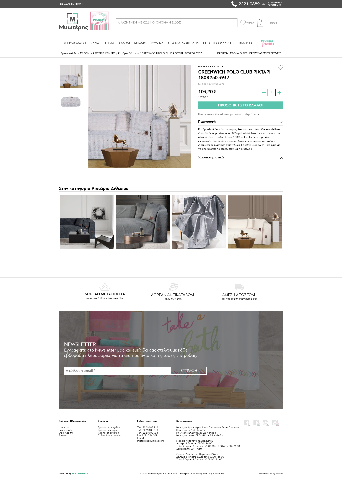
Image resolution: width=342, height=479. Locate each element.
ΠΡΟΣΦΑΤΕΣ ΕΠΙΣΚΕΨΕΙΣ (265, 53)
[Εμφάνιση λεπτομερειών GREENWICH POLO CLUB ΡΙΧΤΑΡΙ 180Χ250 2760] (86, 222)
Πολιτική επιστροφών (109, 435)
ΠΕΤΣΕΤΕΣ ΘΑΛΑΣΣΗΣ (218, 43)
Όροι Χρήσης (66, 432)
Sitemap (63, 435)
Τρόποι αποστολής (108, 432)
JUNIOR (268, 43)
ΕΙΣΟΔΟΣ (65, 4)
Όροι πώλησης (216, 473)
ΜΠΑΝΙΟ (140, 43)
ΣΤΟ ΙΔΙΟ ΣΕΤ (239, 53)
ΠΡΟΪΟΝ (222, 53)
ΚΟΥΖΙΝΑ (157, 43)
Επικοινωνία (65, 430)
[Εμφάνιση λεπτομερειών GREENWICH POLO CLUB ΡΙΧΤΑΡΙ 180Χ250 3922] (255, 222)
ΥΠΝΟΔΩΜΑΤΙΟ (75, 43)
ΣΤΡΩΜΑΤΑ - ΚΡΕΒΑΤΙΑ (183, 43)
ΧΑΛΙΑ (94, 43)
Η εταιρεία (64, 427)
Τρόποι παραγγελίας (109, 427)
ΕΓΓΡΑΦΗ (77, 4)
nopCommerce (80, 473)
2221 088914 (252, 3)
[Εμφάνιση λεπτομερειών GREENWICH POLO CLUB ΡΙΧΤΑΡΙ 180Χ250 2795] (143, 222)
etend (279, 473)
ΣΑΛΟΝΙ (124, 43)
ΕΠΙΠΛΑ (108, 43)
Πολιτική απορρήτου (197, 473)
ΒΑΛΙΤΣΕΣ (246, 43)
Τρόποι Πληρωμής (108, 430)
